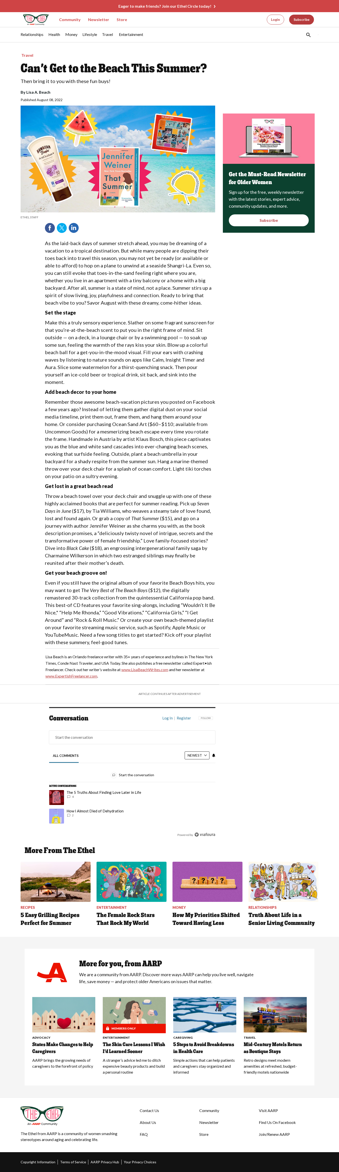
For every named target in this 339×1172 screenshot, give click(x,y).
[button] (308, 34)
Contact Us (149, 1110)
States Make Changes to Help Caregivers (62, 1047)
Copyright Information (38, 1162)
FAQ (144, 1134)
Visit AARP (268, 1110)
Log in (167, 718)
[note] (118, 217)
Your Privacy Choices (140, 1162)
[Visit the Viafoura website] (204, 834)
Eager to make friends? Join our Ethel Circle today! (164, 6)
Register (184, 718)
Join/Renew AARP (274, 1134)
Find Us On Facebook (277, 1122)
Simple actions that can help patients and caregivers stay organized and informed (204, 1066)
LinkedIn (74, 228)
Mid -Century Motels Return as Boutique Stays (273, 1047)
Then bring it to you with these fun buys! (65, 81)
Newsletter (98, 19)
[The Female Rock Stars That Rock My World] (132, 882)
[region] (132, 777)
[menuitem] (32, 37)
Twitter (62, 228)
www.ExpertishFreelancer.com (71, 676)
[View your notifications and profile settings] (213, 755)
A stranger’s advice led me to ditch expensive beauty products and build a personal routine (134, 1066)
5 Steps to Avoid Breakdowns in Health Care (203, 1047)
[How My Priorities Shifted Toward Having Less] (207, 882)
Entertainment (116, 1037)
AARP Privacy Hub (105, 1162)
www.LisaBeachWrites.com (144, 669)
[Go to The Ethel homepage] (33, 19)
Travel (27, 55)
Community (70, 19)
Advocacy (41, 1037)
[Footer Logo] (70, 1116)
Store (122, 19)
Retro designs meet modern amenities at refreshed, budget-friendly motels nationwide (270, 1066)
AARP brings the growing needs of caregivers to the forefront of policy (62, 1063)
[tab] (66, 756)
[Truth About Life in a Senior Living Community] (283, 882)
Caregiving (183, 1037)
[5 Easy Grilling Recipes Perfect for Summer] (56, 882)
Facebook (50, 228)
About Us (148, 1122)
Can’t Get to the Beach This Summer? (114, 68)
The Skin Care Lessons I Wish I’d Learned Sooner (134, 1047)
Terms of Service (73, 1162)
